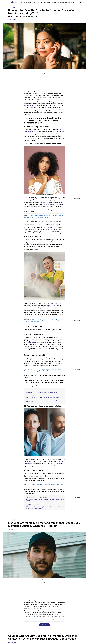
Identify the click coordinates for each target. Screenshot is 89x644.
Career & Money (63, 2)
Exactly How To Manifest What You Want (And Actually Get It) (43, 397)
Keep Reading (44, 624)
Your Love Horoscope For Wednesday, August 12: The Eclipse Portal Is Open (45, 500)
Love (22, 2)
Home (9, 7)
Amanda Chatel (12, 19)
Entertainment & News (45, 2)
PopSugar (10, 529)
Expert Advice (71, 2)
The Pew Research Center (32, 105)
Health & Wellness (55, 2)
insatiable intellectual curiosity (52, 204)
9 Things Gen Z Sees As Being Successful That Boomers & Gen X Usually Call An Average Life (44, 507)
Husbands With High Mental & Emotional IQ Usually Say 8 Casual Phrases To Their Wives (44, 503)
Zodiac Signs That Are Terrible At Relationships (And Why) (42, 392)
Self (35, 2)
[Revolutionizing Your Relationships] (13, 2)
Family (37, 2)
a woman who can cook (52, 305)
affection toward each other (37, 343)
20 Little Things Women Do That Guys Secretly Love (40, 395)
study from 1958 (46, 227)
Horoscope (30, 2)
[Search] (77, 2)
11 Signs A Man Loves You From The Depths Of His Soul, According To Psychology (44, 400)
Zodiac (25, 2)
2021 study (55, 231)
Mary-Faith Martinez (13, 642)
